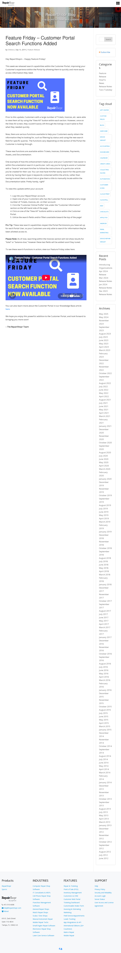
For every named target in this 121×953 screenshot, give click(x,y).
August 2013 (105, 808)
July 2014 (103, 759)
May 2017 (103, 620)
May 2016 (103, 673)
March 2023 (104, 350)
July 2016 (103, 667)
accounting (105, 146)
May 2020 (103, 462)
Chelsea (11, 50)
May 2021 (103, 409)
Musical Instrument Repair (43, 919)
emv (101, 206)
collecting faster (104, 171)
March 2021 (104, 416)
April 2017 (104, 624)
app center (104, 110)
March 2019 (104, 521)
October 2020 (105, 442)
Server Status (100, 899)
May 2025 (103, 314)
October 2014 (105, 746)
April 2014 (104, 769)
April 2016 (104, 676)
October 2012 (105, 841)
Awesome (104, 131)
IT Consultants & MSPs (41, 892)
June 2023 (103, 340)
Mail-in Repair (69, 932)
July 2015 (103, 713)
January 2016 (105, 690)
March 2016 (104, 680)
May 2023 (103, 343)
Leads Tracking (69, 919)
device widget (103, 138)
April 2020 (104, 465)
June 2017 (103, 617)
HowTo (102, 79)
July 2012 (103, 855)
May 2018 (103, 568)
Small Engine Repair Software (44, 925)
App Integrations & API (72, 922)
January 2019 (105, 531)
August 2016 (105, 663)
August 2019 (105, 505)
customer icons (104, 186)
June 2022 (103, 389)
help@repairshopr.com (12, 908)
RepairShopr (6, 886)
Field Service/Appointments (74, 916)
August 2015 (105, 709)
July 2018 (103, 561)
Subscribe (105, 52)
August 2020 (105, 452)
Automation (105, 179)
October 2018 (105, 548)
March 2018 (104, 574)
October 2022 (105, 373)
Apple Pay (104, 217)
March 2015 (104, 726)
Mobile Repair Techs (40, 922)
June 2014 (103, 762)
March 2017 (104, 627)
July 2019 (103, 508)
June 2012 (103, 858)
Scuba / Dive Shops (40, 916)
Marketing (67, 912)
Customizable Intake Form (74, 906)
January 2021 (105, 426)
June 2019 (103, 511)
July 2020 (103, 455)
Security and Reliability (103, 892)
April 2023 (104, 347)
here (8, 309)
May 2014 (103, 766)
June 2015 (103, 716)
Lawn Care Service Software (43, 935)
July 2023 (103, 337)
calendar (104, 158)
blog (102, 125)
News (101, 83)
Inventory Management (73, 892)
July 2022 (103, 386)
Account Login (100, 896)
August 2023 (105, 333)
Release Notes (105, 86)
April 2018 (104, 571)
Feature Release (34, 50)
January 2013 (105, 825)
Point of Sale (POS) (71, 889)
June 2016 (103, 670)
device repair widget (105, 240)
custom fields (103, 117)
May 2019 (103, 515)
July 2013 (103, 812)
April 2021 (104, 413)
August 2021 (105, 399)
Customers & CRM (71, 896)
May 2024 (103, 317)
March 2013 (104, 822)
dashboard (104, 152)
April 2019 (104, 518)
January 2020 (105, 479)
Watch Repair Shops (40, 912)
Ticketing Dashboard (72, 902)
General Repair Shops (41, 909)
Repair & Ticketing (71, 886)
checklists (104, 212)
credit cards (105, 164)
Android (103, 223)
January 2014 (105, 782)
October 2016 (105, 653)
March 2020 (104, 469)
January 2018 (105, 584)
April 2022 (104, 396)
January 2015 (105, 729)
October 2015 (105, 706)
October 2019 (105, 495)
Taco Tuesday (105, 89)
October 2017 (105, 601)
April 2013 (104, 818)
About (6, 911)
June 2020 (103, 459)
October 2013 (105, 799)
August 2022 (105, 383)
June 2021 (103, 406)
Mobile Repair (69, 935)
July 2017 (103, 614)
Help (96, 886)
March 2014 (104, 772)
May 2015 (103, 719)
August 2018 (105, 558)
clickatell (104, 200)
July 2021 (103, 403)
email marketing (104, 231)
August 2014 (105, 756)
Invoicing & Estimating (72, 909)
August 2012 (105, 851)
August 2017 (105, 610)
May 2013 (103, 815)
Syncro (4, 889)
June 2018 (103, 564)
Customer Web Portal (72, 899)
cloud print (105, 194)
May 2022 (103, 393)
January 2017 (105, 637)
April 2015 (104, 723)
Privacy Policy (100, 889)
